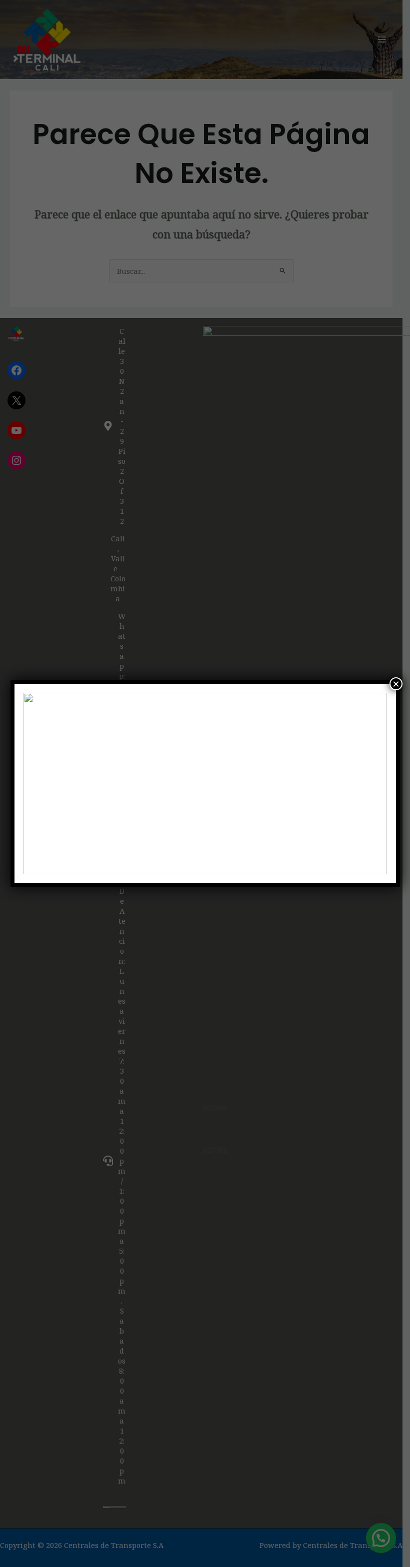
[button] (39, 784)
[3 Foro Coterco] (205, 784)
